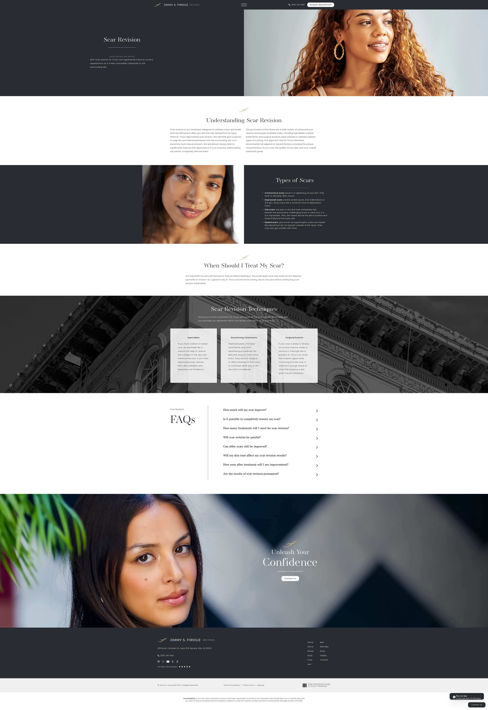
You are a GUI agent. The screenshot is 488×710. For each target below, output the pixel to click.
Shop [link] (322, 651)
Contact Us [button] (476, 705)
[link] (296, 5)
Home (111, 56)
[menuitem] (158, 661)
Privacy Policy (249, 685)
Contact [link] (324, 660)
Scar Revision (129, 56)
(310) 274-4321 (296, 701)
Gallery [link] (323, 656)
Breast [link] (311, 651)
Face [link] (310, 660)
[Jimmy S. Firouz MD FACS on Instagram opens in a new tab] (158, 661)
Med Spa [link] (324, 647)
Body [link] (310, 656)
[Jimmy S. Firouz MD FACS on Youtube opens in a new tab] (168, 661)
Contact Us (290, 579)
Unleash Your (290, 559)
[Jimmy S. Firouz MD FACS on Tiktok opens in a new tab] (177, 661)
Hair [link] (309, 664)
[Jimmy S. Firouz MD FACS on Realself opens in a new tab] (163, 661)
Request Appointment (321, 5)
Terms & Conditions (232, 685)
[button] (244, 5)
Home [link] (310, 642)
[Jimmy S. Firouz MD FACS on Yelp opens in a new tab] (172, 661)
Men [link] (322, 642)
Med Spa (119, 56)
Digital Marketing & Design (319, 685)
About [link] (310, 647)
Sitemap (260, 685)
